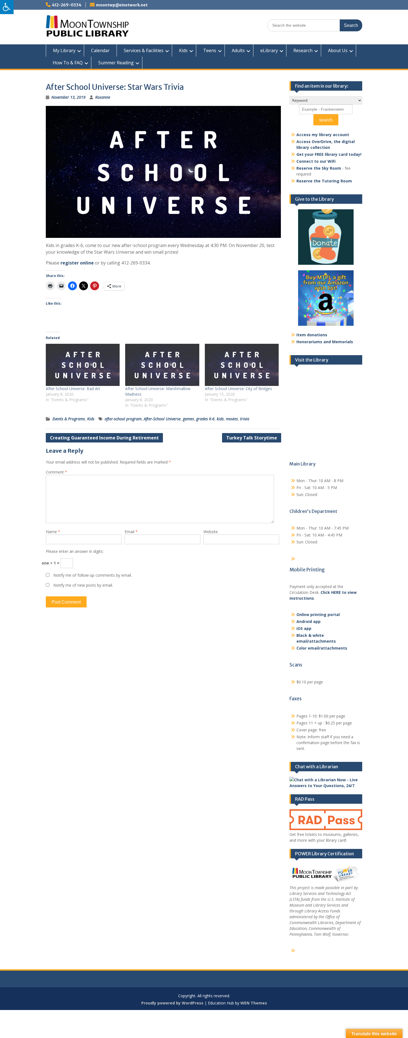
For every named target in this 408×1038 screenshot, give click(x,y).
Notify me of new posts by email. (83, 585)
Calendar (100, 50)
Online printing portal (318, 614)
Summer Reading (116, 63)
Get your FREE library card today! (328, 154)
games (188, 418)
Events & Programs (68, 418)
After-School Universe (162, 418)
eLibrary (269, 50)
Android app (308, 621)
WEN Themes (253, 1003)
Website (210, 531)
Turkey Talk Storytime (251, 438)
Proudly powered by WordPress (172, 1003)
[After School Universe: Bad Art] (83, 365)
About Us (337, 50)
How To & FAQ (68, 63)
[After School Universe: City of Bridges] (242, 365)
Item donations (311, 334)
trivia (244, 418)
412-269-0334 (66, 4)
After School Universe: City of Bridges (238, 388)
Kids (183, 50)
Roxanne (102, 97)
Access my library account (322, 134)
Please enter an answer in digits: (75, 551)
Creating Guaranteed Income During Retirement (104, 438)
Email (131, 531)
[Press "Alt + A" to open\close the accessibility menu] (7, 7)
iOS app (303, 628)
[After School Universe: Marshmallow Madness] (162, 365)
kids (220, 418)
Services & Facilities (143, 50)
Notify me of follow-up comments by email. (92, 575)
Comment (56, 472)
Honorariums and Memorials (324, 341)
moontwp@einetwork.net (122, 4)
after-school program (123, 418)
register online (77, 263)
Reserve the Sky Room (318, 168)
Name (53, 531)
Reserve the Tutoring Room (324, 181)
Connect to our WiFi (316, 161)
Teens (209, 50)
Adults (238, 50)
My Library (64, 50)
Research (303, 50)
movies (232, 418)
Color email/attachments (321, 648)
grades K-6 (205, 418)
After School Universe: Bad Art (73, 388)
